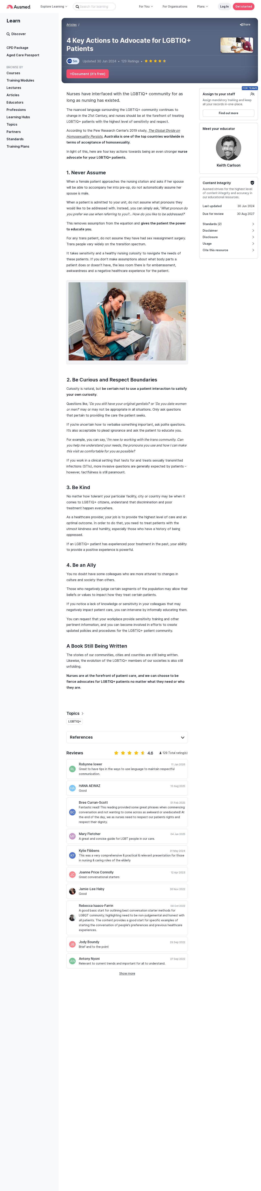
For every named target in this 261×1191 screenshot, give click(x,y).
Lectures (14, 88)
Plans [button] (201, 6)
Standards (15, 139)
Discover (18, 34)
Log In (224, 6)
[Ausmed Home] (19, 6)
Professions (16, 110)
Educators (15, 102)
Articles (13, 95)
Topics (12, 124)
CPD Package (17, 48)
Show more (127, 973)
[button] (245, 24)
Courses (13, 73)
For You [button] (144, 6)
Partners (14, 132)
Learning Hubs (18, 117)
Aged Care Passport (23, 55)
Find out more (228, 113)
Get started (243, 6)
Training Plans (18, 146)
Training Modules (20, 80)
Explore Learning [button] (52, 6)
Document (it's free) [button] (88, 74)
